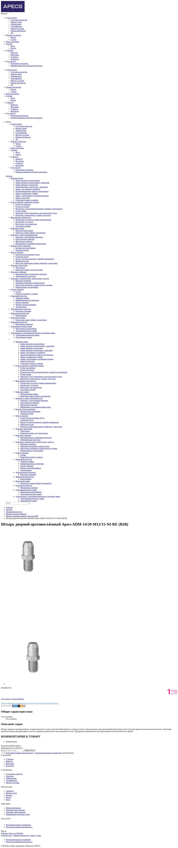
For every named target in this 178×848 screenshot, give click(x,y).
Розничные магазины (19, 63)
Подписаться (29, 750)
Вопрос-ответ (16, 22)
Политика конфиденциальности (19, 827)
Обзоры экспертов (13, 35)
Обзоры (9, 795)
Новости (14, 53)
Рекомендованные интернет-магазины (26, 66)
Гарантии (10, 776)
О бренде (9, 50)
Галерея (9, 44)
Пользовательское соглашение (18, 825)
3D (12, 33)
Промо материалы (18, 31)
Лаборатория (16, 24)
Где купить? (11, 61)
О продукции (11, 18)
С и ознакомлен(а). (39, 753)
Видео (13, 37)
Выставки (15, 55)
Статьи (13, 39)
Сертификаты (16, 26)
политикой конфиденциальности (19, 753)
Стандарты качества (19, 20)
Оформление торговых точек (18, 814)
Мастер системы (17, 29)
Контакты (15, 59)
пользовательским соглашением (48, 753)
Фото (13, 46)
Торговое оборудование (15, 812)
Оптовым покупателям (15, 810)
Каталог (9, 176)
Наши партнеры (12, 42)
